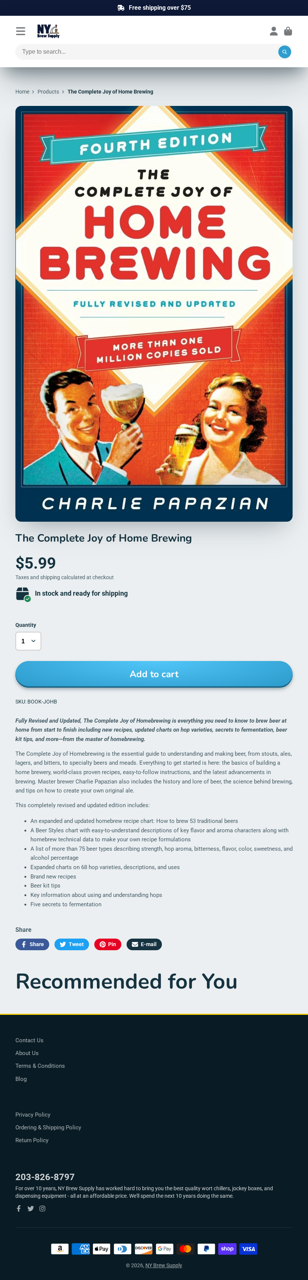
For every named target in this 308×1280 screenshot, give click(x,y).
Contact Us (29, 1040)
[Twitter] (30, 1208)
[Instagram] (42, 1208)
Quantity (25, 625)
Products (48, 92)
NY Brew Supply (163, 1265)
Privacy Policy (32, 1114)
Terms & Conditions (40, 1066)
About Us (27, 1053)
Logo (66, 31)
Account (273, 31)
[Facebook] (18, 1208)
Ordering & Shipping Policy (48, 1127)
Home (22, 92)
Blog (21, 1079)
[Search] (284, 51)
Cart (288, 31)
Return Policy (31, 1140)
